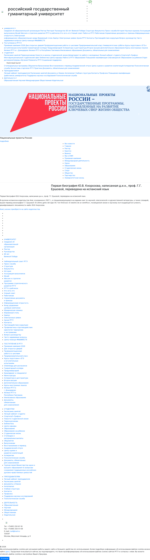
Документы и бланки (55, 73)
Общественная (46, 80)
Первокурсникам (28, 55)
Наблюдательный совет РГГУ (16, 261)
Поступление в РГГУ (12, 43)
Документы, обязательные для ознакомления (101, 50)
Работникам (100, 33)
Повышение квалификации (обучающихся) (103, 58)
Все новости (70, 144)
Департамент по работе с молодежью (83, 55)
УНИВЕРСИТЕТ (10, 239)
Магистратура (10, 375)
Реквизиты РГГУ (35, 60)
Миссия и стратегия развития (33, 33)
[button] (11, 114)
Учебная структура (83, 73)
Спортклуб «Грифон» (129, 55)
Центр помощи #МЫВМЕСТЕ (33, 40)
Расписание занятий (12, 55)
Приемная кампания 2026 (14, 45)
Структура (90, 31)
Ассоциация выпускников (14, 274)
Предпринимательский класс (91, 45)
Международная (32, 80)
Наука (67, 163)
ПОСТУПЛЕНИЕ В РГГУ (13, 344)
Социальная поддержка (51, 60)
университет (9, 28)
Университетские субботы (113, 45)
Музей (17, 33)
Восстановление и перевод (61, 66)
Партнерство (70, 175)
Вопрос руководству (127, 38)
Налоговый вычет (14, 63)
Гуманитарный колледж (37, 48)
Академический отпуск (81, 66)
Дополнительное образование (112, 48)
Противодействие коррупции (107, 38)
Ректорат (50, 31)
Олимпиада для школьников (15, 366)
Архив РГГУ (81, 38)
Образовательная (11, 80)
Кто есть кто (65, 33)
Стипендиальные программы (16, 66)
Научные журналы (132, 31)
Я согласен (4, 558)
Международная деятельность (77, 161)
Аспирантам (129, 66)
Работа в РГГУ (88, 33)
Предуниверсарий (54, 48)
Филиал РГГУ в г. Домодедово (16, 50)
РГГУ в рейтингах (53, 33)
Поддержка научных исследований (41, 75)
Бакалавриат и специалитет (15, 373)
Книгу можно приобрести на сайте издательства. (20, 209)
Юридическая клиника (13, 310)
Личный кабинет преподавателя (17, 73)
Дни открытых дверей (35, 45)
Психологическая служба (66, 75)
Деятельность (10, 78)
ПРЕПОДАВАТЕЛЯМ (12, 477)
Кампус (56, 38)
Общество (69, 173)
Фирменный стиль (45, 38)
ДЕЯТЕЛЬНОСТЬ (10, 503)
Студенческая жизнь (73, 168)
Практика (38, 68)
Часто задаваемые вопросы (15, 337)
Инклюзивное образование (71, 50)
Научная (22, 80)
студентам (8, 53)
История (120, 31)
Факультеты (100, 31)
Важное (68, 153)
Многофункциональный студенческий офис (21, 58)
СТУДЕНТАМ (9, 409)
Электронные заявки (67, 38)
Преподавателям (11, 71)
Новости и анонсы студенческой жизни (51, 55)
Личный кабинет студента (110, 55)
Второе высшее (93, 48)
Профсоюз (103, 73)
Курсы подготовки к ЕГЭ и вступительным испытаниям (14, 360)
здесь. (7, 552)
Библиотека (44, 58)
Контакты (90, 38)
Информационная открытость (16, 303)
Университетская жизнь (74, 178)
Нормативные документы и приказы (120, 33)
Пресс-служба (111, 31)
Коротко (68, 151)
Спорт (67, 170)
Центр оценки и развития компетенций (108, 66)
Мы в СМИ (69, 156)
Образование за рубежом (131, 58)
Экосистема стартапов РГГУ (22, 68)
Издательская (57, 80)
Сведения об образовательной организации (22, 31)
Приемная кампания (73, 158)
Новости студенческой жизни (16, 419)
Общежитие (33, 66)
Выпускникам (43, 66)
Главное (68, 146)
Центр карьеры (56, 58)
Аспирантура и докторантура (75, 48)
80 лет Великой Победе (75, 31)
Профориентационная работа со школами (61, 45)
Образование (80, 58)
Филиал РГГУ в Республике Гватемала (44, 50)
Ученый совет (76, 33)
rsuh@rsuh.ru (15, 531)
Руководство (60, 31)
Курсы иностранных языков (136, 48)
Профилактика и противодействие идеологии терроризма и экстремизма (18, 329)
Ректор (43, 31)
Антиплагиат (70, 73)
